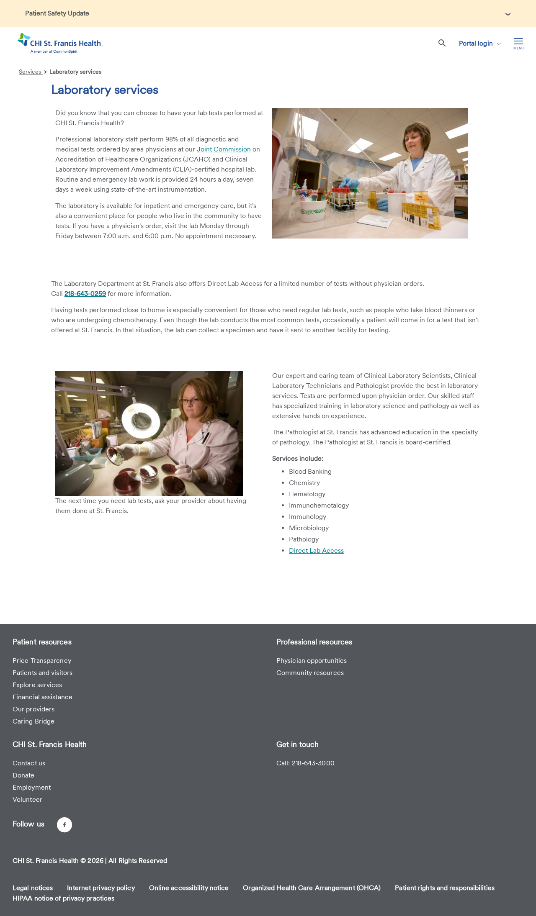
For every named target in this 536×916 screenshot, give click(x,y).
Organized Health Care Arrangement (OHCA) (312, 888)
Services (31, 71)
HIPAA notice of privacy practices (63, 898)
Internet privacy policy (100, 888)
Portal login (477, 43)
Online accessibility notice (189, 888)
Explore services (37, 685)
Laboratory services (75, 71)
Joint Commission (224, 149)
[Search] (442, 43)
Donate (24, 775)
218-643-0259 (85, 294)
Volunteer (27, 799)
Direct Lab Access (316, 550)
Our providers (33, 709)
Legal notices (33, 888)
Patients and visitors (42, 673)
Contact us (29, 763)
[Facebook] (64, 824)
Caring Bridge (33, 721)
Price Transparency (42, 661)
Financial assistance (42, 697)
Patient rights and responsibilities (445, 888)
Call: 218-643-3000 (305, 763)
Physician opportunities (311, 661)
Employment (32, 787)
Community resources (310, 673)
